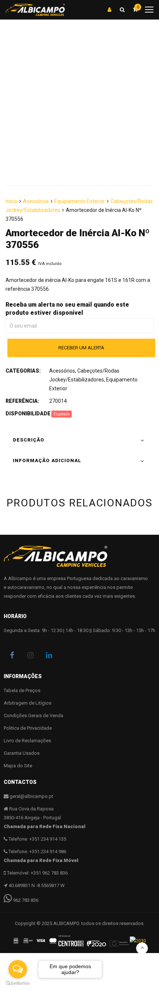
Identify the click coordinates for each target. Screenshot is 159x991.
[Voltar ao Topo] (142, 948)
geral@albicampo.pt (31, 796)
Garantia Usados (22, 753)
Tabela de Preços (22, 690)
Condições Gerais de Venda (33, 715)
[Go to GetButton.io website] (18, 983)
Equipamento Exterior (79, 201)
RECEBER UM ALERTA (81, 347)
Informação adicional (47, 460)
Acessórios (36, 201)
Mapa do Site (18, 765)
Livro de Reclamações (27, 740)
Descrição (28, 440)
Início (11, 201)
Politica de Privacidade (28, 728)
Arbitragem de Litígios (27, 703)
